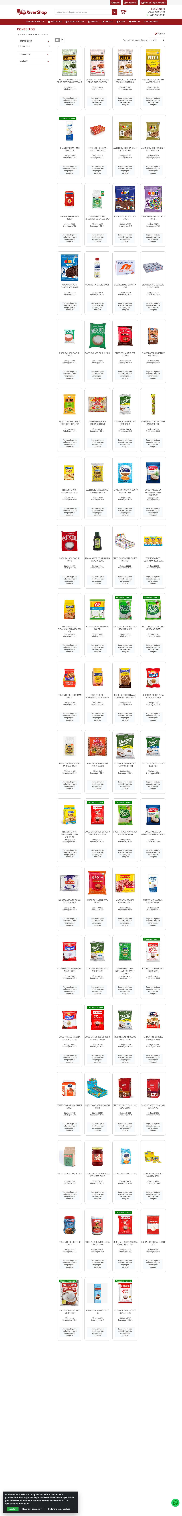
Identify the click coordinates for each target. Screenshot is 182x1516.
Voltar (161, 33)
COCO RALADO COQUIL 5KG (69, 1174)
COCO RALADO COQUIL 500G (69, 559)
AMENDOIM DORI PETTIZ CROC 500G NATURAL (125, 80)
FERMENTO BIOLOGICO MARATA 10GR (153, 1175)
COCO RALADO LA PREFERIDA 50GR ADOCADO (153, 833)
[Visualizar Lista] (62, 40)
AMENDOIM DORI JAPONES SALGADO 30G (153, 422)
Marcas (24, 61)
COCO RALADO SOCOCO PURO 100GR (69, 1311)
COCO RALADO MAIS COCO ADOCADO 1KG (125, 628)
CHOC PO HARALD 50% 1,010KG (125, 354)
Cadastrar (131, 2)
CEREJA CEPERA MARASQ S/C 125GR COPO (97, 1175)
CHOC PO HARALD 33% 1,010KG (97, 901)
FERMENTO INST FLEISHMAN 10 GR (69, 491)
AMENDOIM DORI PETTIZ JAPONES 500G (153, 80)
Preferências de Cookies (59, 1509)
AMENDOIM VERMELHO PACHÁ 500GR (97, 764)
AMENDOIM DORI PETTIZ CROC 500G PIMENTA (97, 80)
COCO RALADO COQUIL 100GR (69, 354)
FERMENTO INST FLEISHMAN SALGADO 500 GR (69, 629)
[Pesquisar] (114, 12)
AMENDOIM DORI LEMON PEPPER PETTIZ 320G (69, 422)
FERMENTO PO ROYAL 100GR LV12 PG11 (97, 149)
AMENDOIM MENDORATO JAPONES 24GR (69, 764)
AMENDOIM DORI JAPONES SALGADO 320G (153, 149)
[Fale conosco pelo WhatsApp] (175, 1503)
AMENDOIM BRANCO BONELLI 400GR (125, 901)
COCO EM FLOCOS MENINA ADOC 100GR (69, 969)
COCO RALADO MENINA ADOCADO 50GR (69, 1038)
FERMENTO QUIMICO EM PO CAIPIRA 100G (97, 1243)
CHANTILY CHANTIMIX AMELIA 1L (70, 149)
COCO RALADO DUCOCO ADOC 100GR (97, 969)
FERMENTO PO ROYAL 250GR (69, 217)
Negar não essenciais (32, 1509)
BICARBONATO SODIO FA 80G (125, 286)
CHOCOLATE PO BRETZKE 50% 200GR (153, 354)
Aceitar (12, 1509)
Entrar (117, 2)
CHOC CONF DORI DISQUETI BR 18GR (125, 559)
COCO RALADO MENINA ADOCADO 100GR (153, 696)
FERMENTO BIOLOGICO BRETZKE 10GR (153, 1038)
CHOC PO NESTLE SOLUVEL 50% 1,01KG (153, 1106)
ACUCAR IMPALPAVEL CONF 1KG (153, 1243)
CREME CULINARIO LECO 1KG (97, 1311)
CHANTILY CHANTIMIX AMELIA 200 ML (153, 901)
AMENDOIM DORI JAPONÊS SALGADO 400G (125, 149)
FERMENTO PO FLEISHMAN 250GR (70, 696)
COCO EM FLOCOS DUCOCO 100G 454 (153, 764)
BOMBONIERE (26, 41)
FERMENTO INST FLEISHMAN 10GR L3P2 (153, 559)
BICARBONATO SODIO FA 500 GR (97, 628)
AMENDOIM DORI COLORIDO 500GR (153, 217)
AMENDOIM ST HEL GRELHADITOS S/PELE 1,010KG (125, 971)
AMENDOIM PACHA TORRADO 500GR (97, 422)
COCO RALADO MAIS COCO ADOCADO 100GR (125, 833)
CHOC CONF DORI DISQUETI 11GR (97, 1106)
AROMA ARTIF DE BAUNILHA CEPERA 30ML (97, 559)
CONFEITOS (25, 54)
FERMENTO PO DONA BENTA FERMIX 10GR (125, 491)
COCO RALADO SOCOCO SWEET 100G (125, 1311)
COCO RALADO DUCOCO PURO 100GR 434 (125, 764)
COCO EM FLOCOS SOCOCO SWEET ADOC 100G (97, 833)
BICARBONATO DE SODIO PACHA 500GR (69, 901)
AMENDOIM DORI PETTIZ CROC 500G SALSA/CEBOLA (69, 80)
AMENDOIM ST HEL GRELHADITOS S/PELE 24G (97, 217)
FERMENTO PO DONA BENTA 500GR (69, 1106)
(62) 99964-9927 (157, 15)
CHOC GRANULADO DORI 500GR (125, 217)
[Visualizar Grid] (57, 40)
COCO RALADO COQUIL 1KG (97, 353)
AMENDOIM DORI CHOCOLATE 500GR (69, 286)
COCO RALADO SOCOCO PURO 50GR (153, 969)
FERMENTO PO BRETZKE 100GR (69, 1243)
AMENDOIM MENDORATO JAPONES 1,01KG (97, 491)
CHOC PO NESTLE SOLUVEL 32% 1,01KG (125, 1106)
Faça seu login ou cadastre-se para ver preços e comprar (69, 101)
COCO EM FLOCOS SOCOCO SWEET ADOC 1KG (125, 1243)
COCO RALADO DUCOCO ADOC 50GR (125, 1038)
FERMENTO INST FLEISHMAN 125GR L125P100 (69, 834)
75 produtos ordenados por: (135, 40)
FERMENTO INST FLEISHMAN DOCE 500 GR (97, 696)
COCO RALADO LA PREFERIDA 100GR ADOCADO (153, 492)
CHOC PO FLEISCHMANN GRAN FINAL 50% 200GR (125, 696)
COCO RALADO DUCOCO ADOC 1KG (125, 422)
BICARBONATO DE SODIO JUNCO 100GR (153, 286)
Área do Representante (155, 2)
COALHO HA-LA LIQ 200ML (97, 285)
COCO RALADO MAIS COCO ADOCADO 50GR (153, 628)
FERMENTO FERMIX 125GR (125, 1174)
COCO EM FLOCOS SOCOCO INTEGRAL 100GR (97, 1038)
